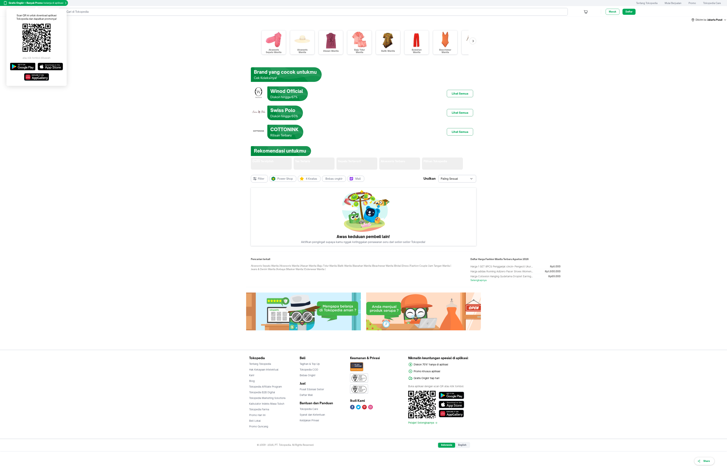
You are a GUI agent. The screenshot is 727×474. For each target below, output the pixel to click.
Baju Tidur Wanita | (328, 265)
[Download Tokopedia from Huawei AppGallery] (451, 413)
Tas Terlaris (302, 161)
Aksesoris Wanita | (290, 265)
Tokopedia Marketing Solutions (267, 398)
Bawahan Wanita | (363, 265)
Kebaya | (282, 269)
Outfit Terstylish (263, 161)
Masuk (612, 11)
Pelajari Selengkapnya (421, 422)
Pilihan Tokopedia (435, 161)
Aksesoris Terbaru (393, 161)
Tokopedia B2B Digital (262, 392)
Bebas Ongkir (308, 375)
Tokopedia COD (309, 369)
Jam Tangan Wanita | (440, 265)
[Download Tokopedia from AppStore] (451, 404)
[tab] (271, 163)
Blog (252, 380)
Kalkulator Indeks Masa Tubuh (266, 403)
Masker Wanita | (295, 269)
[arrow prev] (249, 163)
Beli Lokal (255, 420)
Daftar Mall (306, 394)
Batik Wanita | (345, 265)
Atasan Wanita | (309, 265)
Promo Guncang (258, 426)
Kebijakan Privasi (309, 420)
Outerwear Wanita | (315, 269)
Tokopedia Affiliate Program (265, 386)
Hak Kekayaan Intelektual (263, 369)
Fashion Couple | (419, 265)
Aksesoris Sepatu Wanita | (265, 265)
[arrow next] (478, 163)
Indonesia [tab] (446, 444)
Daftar (629, 11)
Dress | (406, 265)
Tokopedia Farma (259, 409)
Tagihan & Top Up (310, 363)
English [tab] (462, 444)
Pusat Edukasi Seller (312, 389)
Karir (251, 375)
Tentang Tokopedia (647, 3)
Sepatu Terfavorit (349, 161)
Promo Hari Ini (257, 415)
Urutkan (429, 178)
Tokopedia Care (712, 3)
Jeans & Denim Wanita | (264, 269)
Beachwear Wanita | (384, 265)
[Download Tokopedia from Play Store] (451, 395)
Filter (261, 178)
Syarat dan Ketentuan (312, 414)
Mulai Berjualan (673, 3)
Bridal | (398, 265)
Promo (692, 3)
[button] (709, 20)
